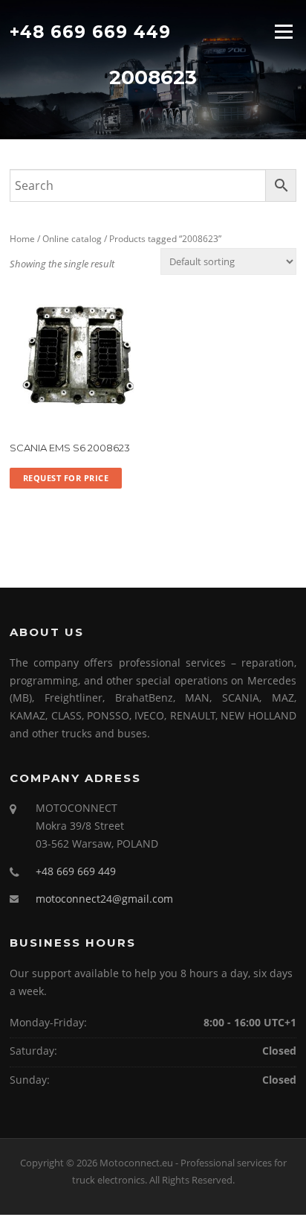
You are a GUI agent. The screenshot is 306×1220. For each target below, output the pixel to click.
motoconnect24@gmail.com (104, 899)
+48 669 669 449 (90, 31)
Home (22, 238)
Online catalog (72, 238)
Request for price (66, 477)
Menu (283, 31)
